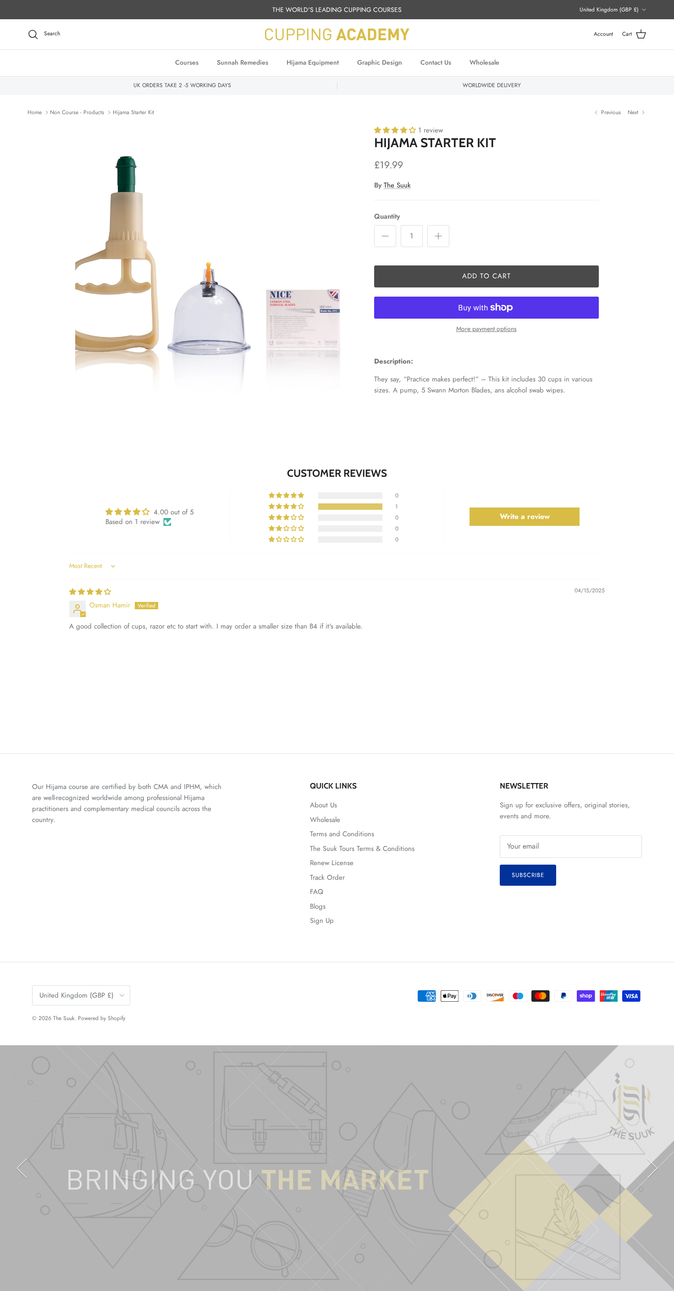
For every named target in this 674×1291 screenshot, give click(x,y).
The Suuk (397, 185)
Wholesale (484, 62)
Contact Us (435, 62)
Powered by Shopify (101, 1018)
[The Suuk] (337, 34)
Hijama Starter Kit (133, 112)
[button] (396, 130)
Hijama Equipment (313, 62)
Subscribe (528, 875)
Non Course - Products (77, 112)
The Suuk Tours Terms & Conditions (362, 849)
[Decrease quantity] (385, 236)
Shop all (368, 1221)
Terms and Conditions (342, 834)
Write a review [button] (525, 516)
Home (35, 112)
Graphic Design (379, 62)
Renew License (332, 863)
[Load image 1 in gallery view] (214, 264)
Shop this (307, 1221)
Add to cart (486, 276)
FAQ (316, 892)
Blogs (318, 906)
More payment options (486, 329)
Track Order (327, 877)
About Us (323, 805)
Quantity (387, 216)
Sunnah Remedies (242, 62)
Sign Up (322, 921)
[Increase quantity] (438, 236)
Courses (187, 62)
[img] (90, 592)
